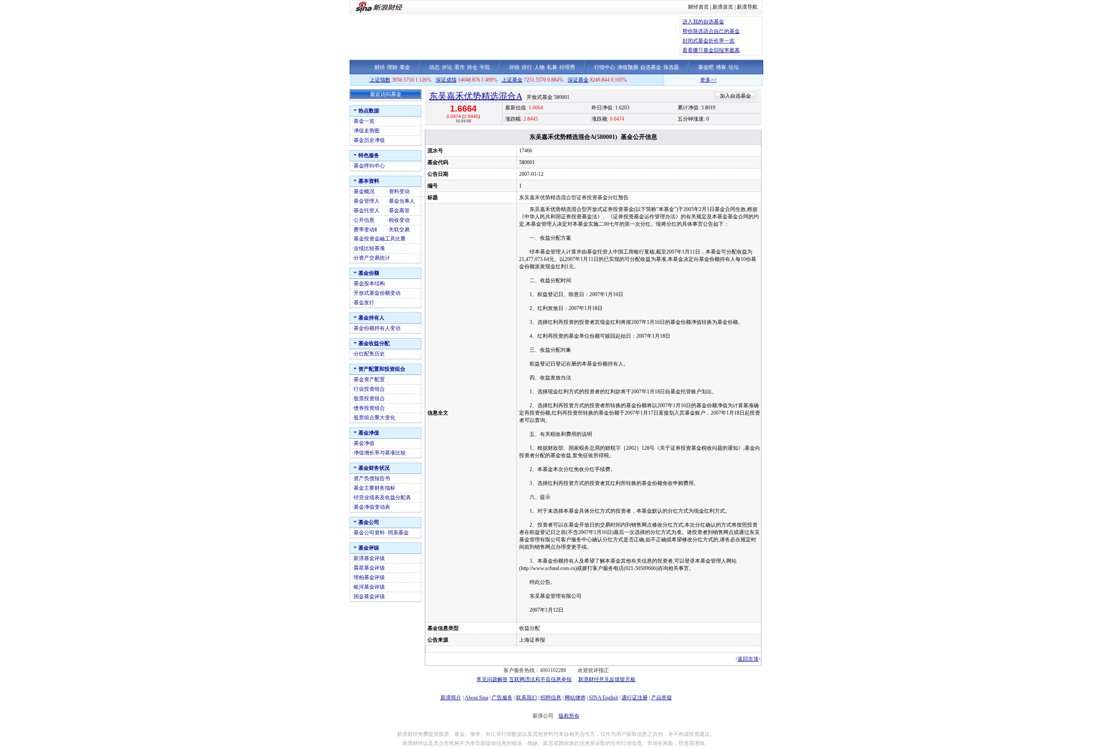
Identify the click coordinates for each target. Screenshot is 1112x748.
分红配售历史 (369, 354)
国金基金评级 (369, 596)
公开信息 (364, 220)
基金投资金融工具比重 (380, 239)
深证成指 (446, 80)
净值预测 (627, 67)
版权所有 (569, 716)
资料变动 (399, 191)
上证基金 (512, 80)
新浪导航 (747, 7)
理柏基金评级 (369, 577)
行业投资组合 (369, 389)
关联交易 (399, 230)
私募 (552, 67)
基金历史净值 (369, 140)
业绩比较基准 (369, 248)
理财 (392, 67)
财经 (379, 67)
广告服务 (502, 698)
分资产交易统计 (372, 258)
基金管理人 (367, 201)
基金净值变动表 (372, 507)
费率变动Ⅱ (365, 230)
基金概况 (364, 191)
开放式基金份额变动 (377, 293)
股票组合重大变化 (374, 418)
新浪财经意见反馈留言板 (606, 679)
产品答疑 (661, 698)
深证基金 (578, 80)
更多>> (693, 80)
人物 (539, 67)
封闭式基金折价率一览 (708, 41)
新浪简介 (450, 698)
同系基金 (398, 533)
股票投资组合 (369, 398)
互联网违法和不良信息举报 (540, 679)
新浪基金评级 (369, 558)
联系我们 (526, 698)
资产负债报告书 (372, 478)
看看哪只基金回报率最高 (711, 50)
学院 (485, 67)
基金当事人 (402, 201)
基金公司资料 (369, 533)
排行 (527, 67)
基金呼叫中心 (369, 166)
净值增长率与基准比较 (380, 453)
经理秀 (567, 67)
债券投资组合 (369, 408)
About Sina (476, 698)
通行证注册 (635, 698)
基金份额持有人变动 (377, 328)
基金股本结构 (369, 283)
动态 (434, 67)
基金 (405, 67)
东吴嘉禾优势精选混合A (475, 96)
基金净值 (364, 443)
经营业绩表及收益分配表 (382, 497)
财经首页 (698, 7)
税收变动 (399, 220)
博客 (721, 67)
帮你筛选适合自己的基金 (711, 31)
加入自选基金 (735, 96)
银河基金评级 (369, 587)
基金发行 (364, 303)
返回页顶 (748, 659)
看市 (459, 67)
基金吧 (706, 67)
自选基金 (650, 67)
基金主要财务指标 (374, 488)
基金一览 (364, 121)
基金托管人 (367, 211)
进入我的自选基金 (703, 22)
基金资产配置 (369, 379)
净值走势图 (367, 131)
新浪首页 (722, 7)
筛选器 (671, 67)
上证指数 (380, 80)
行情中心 (604, 67)
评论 (447, 67)
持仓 (472, 67)
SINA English (603, 698)
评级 (514, 67)
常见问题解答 (492, 679)
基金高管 (399, 211)
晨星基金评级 (369, 568)
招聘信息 (550, 698)
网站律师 (575, 698)
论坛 (733, 67)
